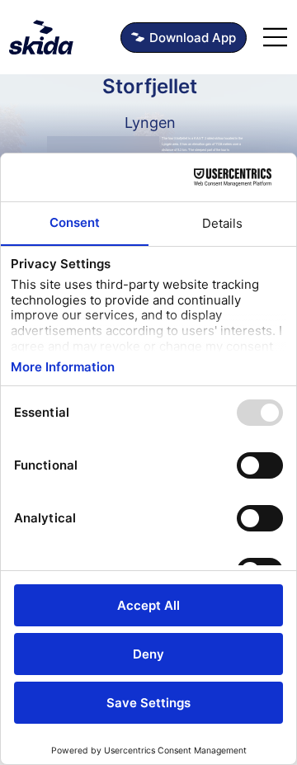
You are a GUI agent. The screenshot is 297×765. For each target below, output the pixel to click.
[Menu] (275, 37)
